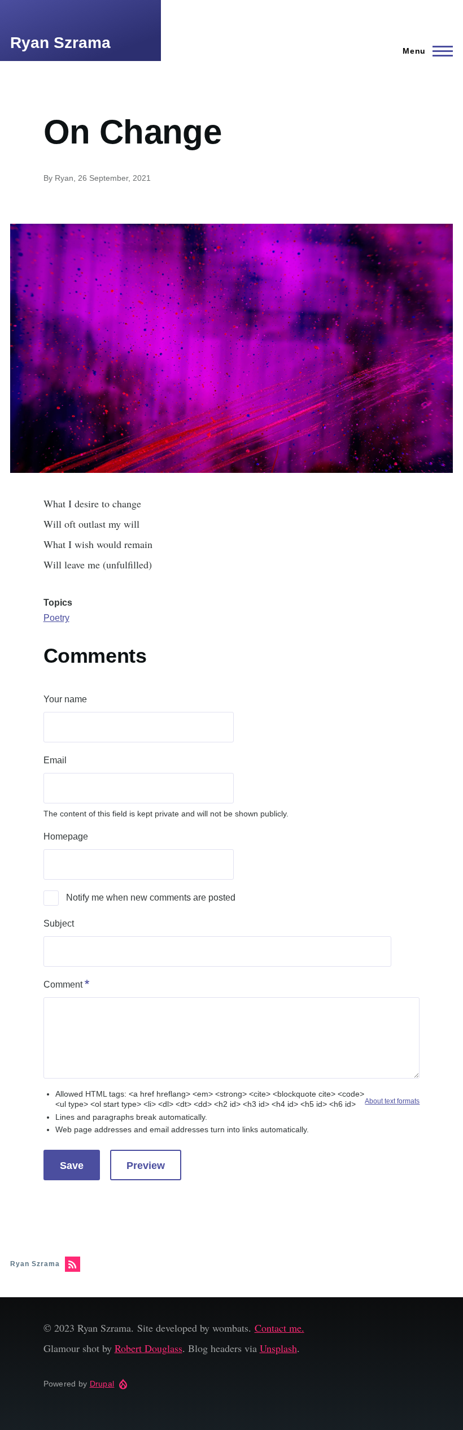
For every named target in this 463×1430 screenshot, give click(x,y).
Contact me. (279, 1328)
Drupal (102, 1383)
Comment (62, 984)
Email (55, 760)
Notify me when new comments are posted (150, 897)
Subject (58, 923)
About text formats (392, 1101)
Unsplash (278, 1348)
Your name (65, 699)
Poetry (56, 618)
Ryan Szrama (60, 42)
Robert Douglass (148, 1348)
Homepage (65, 836)
